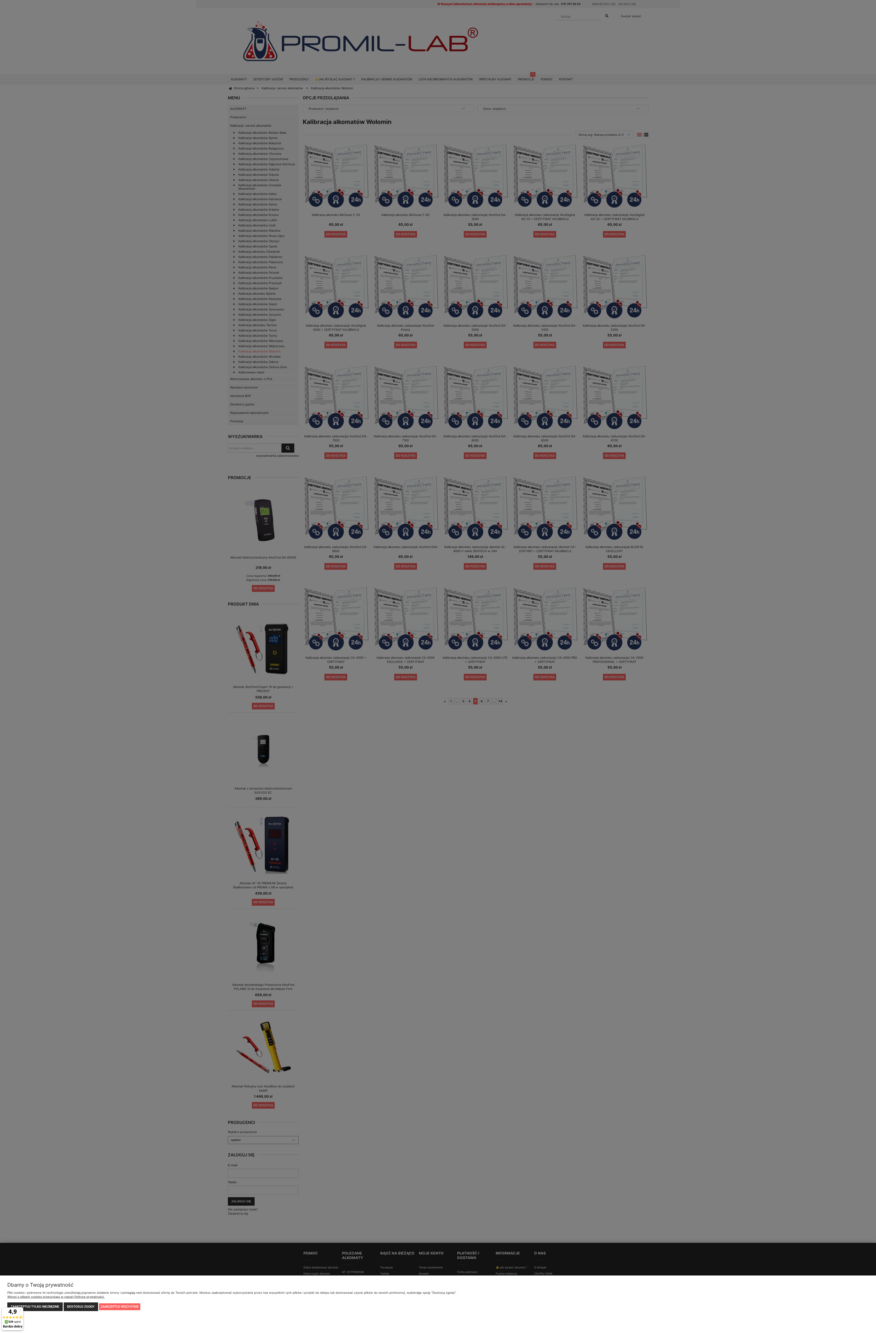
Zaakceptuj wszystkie (120, 1306)
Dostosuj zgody (81, 1306)
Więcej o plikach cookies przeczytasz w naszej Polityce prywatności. (56, 1297)
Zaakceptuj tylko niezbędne (35, 1306)
